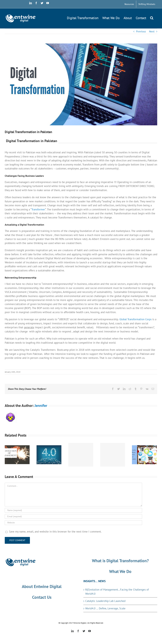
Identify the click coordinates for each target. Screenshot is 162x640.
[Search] (151, 17)
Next (152, 31)
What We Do (120, 571)
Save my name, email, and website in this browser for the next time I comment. (55, 531)
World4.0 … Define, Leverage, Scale (105, 608)
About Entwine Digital (42, 586)
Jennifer (40, 405)
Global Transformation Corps (135, 319)
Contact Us (41, 597)
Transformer (38, 209)
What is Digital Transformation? (120, 560)
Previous (141, 31)
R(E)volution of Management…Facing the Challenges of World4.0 (117, 591)
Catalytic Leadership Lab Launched (105, 601)
